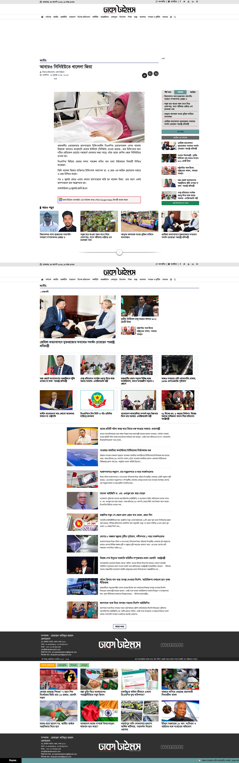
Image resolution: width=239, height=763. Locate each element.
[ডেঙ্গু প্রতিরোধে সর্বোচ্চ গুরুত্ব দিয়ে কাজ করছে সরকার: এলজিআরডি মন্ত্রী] (170, 195)
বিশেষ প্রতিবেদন (84, 17)
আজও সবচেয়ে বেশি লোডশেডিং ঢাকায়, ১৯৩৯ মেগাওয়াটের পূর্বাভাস (208, 760)
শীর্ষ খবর (168, 92)
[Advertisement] (119, 38)
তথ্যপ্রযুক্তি (62, 665)
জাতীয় (55, 17)
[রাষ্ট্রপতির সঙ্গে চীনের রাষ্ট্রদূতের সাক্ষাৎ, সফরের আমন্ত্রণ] (170, 170)
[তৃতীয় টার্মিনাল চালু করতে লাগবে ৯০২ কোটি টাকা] (170, 158)
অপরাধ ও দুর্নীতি (154, 17)
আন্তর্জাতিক (105, 17)
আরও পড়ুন (48, 207)
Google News (106, 200)
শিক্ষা (130, 17)
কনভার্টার (161, 1)
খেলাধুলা (114, 17)
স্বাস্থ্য (135, 17)
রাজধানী (45, 291)
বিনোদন (123, 17)
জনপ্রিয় (193, 92)
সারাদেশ (72, 17)
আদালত (143, 17)
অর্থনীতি (95, 17)
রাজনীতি (63, 17)
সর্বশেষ (48, 17)
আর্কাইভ (174, 1)
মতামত (165, 17)
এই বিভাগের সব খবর (180, 203)
